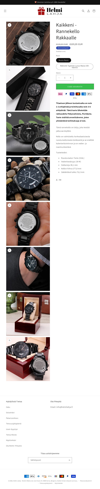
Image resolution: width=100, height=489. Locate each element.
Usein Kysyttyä (11, 429)
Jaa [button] (60, 180)
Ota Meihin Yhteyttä (14, 446)
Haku (8, 407)
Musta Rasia (64, 60)
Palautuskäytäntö (86, 481)
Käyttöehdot (11, 440)
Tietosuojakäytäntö (13, 424)
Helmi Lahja (17, 481)
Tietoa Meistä (11, 435)
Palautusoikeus (12, 418)
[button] (5, 11)
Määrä (58, 73)
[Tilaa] (69, 460)
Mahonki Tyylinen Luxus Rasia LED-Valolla (74, 67)
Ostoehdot (10, 412)
